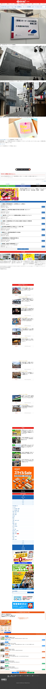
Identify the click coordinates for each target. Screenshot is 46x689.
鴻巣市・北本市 (15, 523)
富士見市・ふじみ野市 (15, 530)
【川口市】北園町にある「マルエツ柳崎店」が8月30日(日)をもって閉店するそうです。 (27, 330)
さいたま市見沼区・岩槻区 (16, 508)
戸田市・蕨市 (14, 529)
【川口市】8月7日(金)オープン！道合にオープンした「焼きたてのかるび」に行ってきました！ (27, 340)
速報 (39, 3)
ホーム (10, 675)
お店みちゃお (25, 3)
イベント (36, 3)
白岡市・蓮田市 (15, 514)
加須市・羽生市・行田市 (16, 511)
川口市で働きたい (3, 201)
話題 (32, 3)
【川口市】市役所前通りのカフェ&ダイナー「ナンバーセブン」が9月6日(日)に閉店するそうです (27, 438)
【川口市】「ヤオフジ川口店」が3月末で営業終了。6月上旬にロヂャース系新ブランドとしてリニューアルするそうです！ (27, 396)
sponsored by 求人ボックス (10, 201)
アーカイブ (43, 3)
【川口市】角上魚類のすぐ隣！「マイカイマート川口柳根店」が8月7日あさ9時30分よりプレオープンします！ (27, 289)
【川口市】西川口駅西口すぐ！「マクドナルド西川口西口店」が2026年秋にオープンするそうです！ (27, 406)
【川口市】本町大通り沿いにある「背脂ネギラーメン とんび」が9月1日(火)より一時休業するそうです (27, 460)
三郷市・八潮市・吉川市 (16, 520)
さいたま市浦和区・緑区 (16, 510)
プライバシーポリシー (36, 675)
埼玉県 (15, 8)
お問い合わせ (30, 675)
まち (29, 3)
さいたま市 (14, 507)
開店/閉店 (16, 3)
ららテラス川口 (5, 267)
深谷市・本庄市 (15, 539)
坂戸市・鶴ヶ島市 (15, 526)
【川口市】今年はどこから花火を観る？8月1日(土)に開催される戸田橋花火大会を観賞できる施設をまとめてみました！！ (27, 309)
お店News (20, 3)
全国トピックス (3, 3)
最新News (8, 3)
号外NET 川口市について (12, 676)
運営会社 (13, 675)
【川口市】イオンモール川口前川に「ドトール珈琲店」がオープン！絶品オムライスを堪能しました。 (27, 373)
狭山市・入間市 (15, 536)
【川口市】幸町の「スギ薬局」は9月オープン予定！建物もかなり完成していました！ (27, 363)
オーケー (1, 267)
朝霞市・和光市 (16, 533)
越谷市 (13, 517)
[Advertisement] (23, 277)
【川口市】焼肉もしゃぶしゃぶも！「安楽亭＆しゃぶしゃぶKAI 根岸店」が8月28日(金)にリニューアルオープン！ (27, 446)
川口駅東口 (9, 267)
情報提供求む (17, 675)
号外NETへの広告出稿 (24, 675)
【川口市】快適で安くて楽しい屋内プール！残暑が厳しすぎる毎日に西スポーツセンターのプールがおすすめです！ (27, 319)
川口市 (27, 1)
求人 (12, 3)
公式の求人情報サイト (3, 139)
